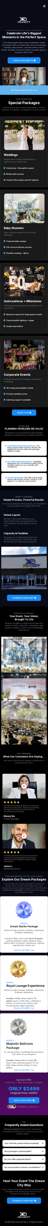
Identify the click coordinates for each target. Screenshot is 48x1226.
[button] (43, 6)
